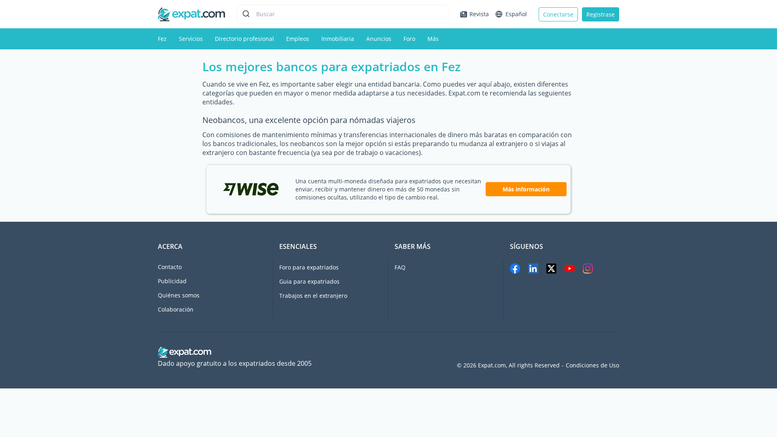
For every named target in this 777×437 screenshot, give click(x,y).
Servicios (191, 38)
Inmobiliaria (337, 38)
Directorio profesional (244, 38)
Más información (526, 189)
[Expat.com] (191, 13)
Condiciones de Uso (592, 365)
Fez (162, 38)
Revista (479, 14)
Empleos (297, 38)
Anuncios (378, 38)
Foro (409, 38)
